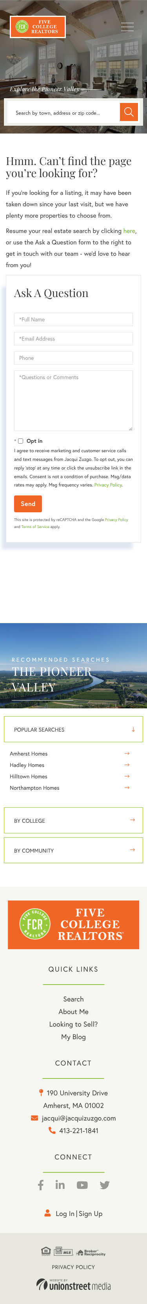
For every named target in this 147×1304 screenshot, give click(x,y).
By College (29, 820)
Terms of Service (35, 526)
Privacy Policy (108, 485)
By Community (34, 850)
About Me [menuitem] (73, 1011)
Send (28, 503)
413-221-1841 (78, 1130)
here (129, 231)
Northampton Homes (35, 787)
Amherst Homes (28, 753)
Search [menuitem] (73, 998)
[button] (129, 112)
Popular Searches (39, 729)
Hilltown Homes (28, 776)
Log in (65, 1213)
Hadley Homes (27, 764)
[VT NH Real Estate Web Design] (73, 1284)
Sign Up (91, 1213)
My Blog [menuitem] (73, 1036)
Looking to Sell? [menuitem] (73, 1024)
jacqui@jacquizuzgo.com (79, 1117)
